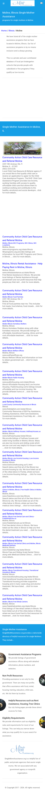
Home (4, 30)
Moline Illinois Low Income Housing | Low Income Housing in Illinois (22, 464)
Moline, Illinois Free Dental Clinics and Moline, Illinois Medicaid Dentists (22, 547)
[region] (22, 99)
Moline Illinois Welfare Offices (22, 353)
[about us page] (41, 3)
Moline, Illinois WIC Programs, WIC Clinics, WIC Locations (22, 246)
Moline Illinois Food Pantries (22, 299)
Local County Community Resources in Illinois (22, 408)
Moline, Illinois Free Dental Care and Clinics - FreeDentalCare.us (22, 521)
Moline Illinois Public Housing (22, 382)
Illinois (11, 30)
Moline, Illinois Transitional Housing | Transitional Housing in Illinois (22, 576)
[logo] (23, 3)
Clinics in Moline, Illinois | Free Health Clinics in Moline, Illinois (22, 494)
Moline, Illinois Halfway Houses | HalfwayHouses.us (22, 436)
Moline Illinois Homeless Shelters (22, 327)
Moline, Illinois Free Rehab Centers (22, 605)
